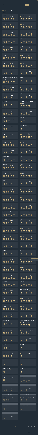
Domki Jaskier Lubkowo (5, 386)
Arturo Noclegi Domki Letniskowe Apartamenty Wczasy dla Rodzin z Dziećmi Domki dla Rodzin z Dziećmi (10, 77)
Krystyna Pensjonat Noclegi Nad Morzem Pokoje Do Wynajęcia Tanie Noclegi (10, 360)
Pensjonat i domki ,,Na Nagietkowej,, (6, 38)
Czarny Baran (4, 46)
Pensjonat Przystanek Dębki (6, 156)
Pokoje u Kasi (4, 297)
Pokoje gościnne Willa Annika (23, 125)
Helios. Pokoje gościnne (22, 312)
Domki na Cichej (4, 69)
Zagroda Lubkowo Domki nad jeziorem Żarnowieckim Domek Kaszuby (26, 101)
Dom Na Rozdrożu (5, 219)
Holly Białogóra (4, 376)
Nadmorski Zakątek (5, 164)
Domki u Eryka (21, 77)
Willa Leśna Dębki (22, 117)
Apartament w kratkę (5, 405)
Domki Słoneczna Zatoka (23, 386)
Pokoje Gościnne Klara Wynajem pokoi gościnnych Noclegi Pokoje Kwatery (27, 320)
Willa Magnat (4, 352)
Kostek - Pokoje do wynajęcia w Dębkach (24, 38)
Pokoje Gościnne (22, 352)
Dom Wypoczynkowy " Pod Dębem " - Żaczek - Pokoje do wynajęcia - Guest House (10, 180)
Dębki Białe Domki (22, 250)
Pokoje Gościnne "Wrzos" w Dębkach (6, 368)
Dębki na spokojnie (22, 344)
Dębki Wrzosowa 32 (22, 336)
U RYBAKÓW (4, 188)
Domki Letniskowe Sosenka (23, 242)
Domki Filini (4, 227)
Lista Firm (34, 426)
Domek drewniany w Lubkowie (6, 117)
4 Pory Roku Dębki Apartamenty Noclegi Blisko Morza (26, 133)
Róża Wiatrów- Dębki (22, 281)
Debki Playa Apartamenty (23, 54)
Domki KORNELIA (22, 93)
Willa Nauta (4, 312)
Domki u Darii (4, 289)
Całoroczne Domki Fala (22, 188)
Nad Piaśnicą (21, 46)
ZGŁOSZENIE (29, 432)
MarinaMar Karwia (5, 133)
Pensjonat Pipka (4, 15)
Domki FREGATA (4, 250)
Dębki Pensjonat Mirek (5, 336)
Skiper (21, 227)
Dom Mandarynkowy (22, 69)
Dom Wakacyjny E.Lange (5, 281)
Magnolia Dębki (4, 148)
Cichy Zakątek (21, 368)
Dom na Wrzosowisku (5, 101)
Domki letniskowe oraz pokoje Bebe (24, 405)
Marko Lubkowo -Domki (22, 148)
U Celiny (21, 156)
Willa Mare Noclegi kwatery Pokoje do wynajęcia (8, 211)
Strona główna (30, 426)
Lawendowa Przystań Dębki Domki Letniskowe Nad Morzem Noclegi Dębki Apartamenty (27, 360)
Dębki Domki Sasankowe (5, 93)
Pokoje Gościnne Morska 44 (23, 377)
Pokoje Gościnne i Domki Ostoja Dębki (24, 258)
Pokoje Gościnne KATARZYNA (6, 320)
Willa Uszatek (4, 344)
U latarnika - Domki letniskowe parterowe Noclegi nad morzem (27, 211)
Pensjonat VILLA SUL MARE (6, 242)
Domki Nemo (21, 297)
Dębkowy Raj (21, 164)
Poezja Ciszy (21, 219)
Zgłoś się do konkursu (34, 259)
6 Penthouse (4, 125)
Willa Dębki (4, 414)
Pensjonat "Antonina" (5, 258)
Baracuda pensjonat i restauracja (6, 54)
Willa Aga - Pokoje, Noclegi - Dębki (24, 289)
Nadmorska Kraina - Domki (23, 15)
